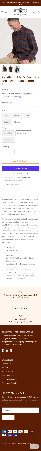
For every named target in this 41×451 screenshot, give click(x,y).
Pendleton (8, 103)
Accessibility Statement (11, 379)
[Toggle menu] (2, 12)
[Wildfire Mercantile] (20, 12)
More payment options (20, 173)
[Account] (33, 12)
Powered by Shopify (28, 443)
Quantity (5, 146)
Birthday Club (7, 375)
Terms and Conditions (11, 383)
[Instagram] (7, 350)
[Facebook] (3, 350)
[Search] (7, 12)
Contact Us (6, 364)
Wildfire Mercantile (14, 443)
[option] (20, 41)
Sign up (8, 417)
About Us (5, 368)
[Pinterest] (11, 350)
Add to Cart (20, 161)
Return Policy (7, 371)
